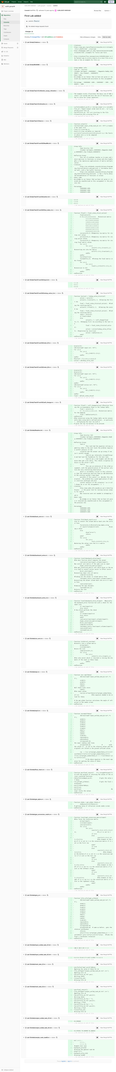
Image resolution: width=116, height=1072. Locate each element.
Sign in (111, 2)
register (63, 1061)
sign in (70, 1061)
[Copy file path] (47, 42)
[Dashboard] (5, 1)
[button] (10, 1070)
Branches (6, 25)
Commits (6, 22)
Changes (29, 31)
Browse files (98, 10)
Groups (20, 1)
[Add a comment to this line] (68, 45)
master (37, 21)
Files (5, 19)
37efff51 (55, 5)
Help (31, 1)
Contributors (7, 32)
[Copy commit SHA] (37, 11)
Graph (5, 35)
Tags (5, 29)
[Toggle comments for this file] (97, 42)
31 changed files (35, 37)
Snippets (26, 1)
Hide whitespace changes (87, 37)
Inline (99, 37)
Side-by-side (106, 37)
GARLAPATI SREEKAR (30, 5)
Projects (14, 1)
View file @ (106, 42)
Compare (6, 39)
